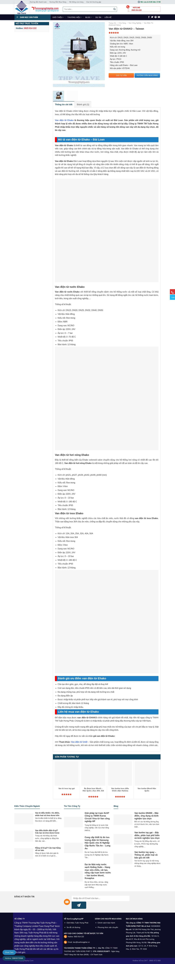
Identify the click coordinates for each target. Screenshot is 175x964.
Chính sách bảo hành (106, 923)
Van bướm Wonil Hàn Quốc (147, 789)
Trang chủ (112, 23)
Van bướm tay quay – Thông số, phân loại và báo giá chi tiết (145, 855)
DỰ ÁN (98, 17)
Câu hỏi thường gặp (93, 2)
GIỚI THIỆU (57, 17)
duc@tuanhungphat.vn (81, 942)
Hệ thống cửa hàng (76, 2)
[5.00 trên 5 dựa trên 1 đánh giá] (135, 33)
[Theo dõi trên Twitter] (152, 17)
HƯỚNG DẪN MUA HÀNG (147, 75)
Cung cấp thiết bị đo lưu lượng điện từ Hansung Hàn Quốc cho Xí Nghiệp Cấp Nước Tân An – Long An (97, 843)
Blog (116, 806)
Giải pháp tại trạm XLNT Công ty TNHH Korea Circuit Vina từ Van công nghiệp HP (97, 817)
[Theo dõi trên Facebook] (149, 17)
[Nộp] (114, 9)
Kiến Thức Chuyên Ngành (27, 806)
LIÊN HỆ (108, 17)
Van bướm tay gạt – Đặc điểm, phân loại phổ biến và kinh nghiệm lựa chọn (146, 835)
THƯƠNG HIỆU (73, 17)
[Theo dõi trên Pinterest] (156, 17)
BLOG (87, 17)
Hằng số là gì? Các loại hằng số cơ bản (48, 849)
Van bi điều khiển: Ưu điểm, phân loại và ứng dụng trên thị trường (47, 815)
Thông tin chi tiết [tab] (63, 104)
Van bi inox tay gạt (66, 788)
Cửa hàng (122, 23)
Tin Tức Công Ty (72, 806)
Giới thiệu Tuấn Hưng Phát (77, 923)
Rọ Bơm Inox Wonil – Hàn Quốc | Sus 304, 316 (93, 789)
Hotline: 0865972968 (14, 958)
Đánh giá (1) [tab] (83, 104)
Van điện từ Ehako (64, 120)
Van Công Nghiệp (134, 23)
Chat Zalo (9, 952)
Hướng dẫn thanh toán (38, 2)
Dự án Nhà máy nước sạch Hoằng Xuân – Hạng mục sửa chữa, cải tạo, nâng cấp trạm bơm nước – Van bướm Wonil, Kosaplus (98, 871)
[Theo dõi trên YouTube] (159, 17)
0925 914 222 (79, 937)
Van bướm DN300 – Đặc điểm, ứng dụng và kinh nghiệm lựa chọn (146, 816)
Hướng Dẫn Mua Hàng (57, 2)
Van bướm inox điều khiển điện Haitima (120, 789)
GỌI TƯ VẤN (121, 75)
